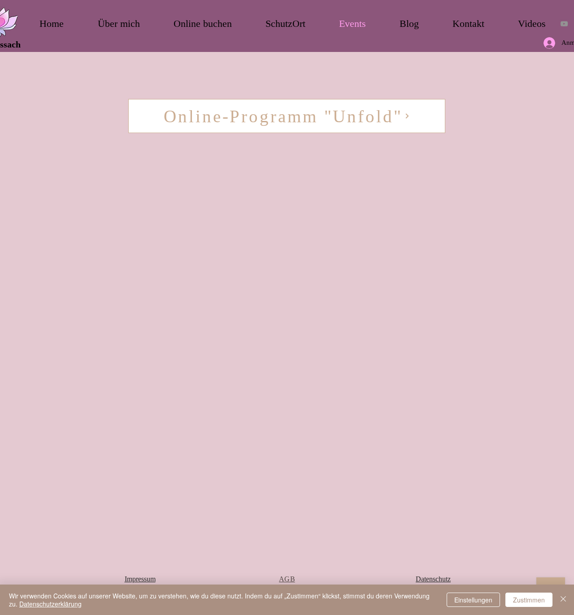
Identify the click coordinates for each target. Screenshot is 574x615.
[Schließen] (563, 600)
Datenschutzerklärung (50, 603)
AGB (287, 579)
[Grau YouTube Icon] (564, 23)
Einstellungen (473, 599)
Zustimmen (529, 599)
